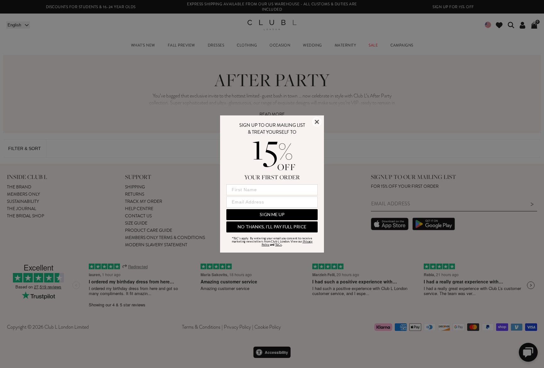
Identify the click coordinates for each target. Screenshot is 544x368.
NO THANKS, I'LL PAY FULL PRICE (272, 226)
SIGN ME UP (272, 214)
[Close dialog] (317, 122)
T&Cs (278, 244)
